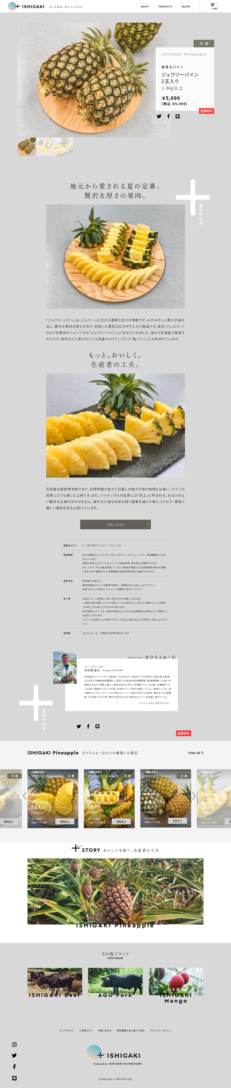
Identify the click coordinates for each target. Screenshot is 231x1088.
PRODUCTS (165, 7)
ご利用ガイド (85, 1030)
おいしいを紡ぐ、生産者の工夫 (154, 702)
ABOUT (145, 7)
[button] (24, 133)
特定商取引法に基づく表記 (131, 1030)
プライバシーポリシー (161, 1030)
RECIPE (186, 7)
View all (194, 753)
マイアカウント (66, 1030)
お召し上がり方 (115, 524)
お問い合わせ (105, 1030)
